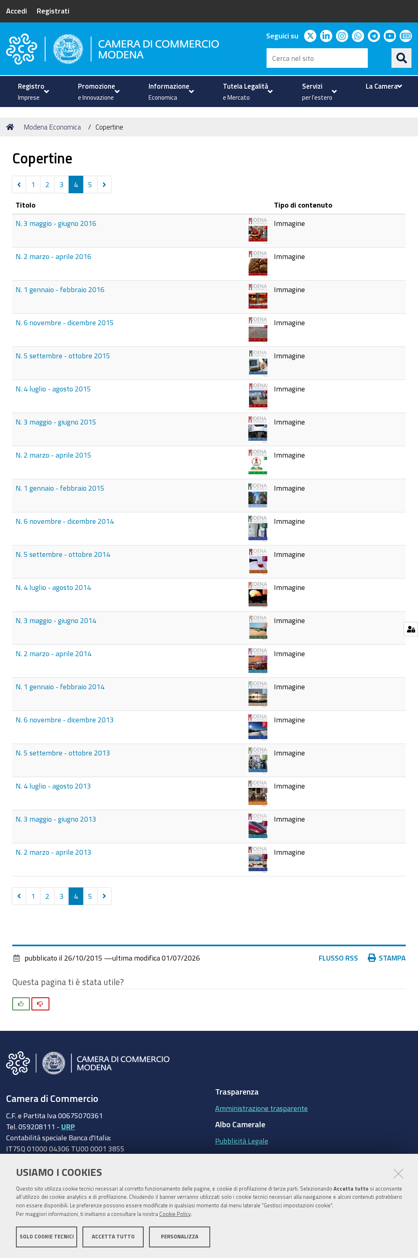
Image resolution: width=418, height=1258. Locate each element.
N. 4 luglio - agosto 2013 (53, 785)
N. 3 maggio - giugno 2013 (56, 818)
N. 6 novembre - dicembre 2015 (65, 322)
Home (11, 127)
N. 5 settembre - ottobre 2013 (63, 752)
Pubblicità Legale (241, 1140)
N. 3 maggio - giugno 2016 (56, 223)
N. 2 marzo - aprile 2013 (53, 852)
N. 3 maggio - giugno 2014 (56, 620)
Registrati (53, 10)
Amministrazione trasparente (261, 1108)
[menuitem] (32, 91)
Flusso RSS (338, 957)
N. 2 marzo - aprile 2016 (53, 256)
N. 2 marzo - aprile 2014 (53, 653)
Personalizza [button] (179, 1236)
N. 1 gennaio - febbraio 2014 (60, 686)
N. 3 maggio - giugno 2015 (56, 421)
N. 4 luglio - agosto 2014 (53, 587)
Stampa (392, 957)
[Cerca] (401, 58)
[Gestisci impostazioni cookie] (411, 629)
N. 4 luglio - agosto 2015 (53, 388)
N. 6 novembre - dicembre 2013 (65, 719)
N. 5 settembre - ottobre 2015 (63, 355)
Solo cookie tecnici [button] (47, 1236)
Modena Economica (52, 126)
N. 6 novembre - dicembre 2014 (65, 521)
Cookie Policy (175, 1214)
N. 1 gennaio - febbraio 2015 (60, 488)
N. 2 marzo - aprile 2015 (53, 454)
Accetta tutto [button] (113, 1236)
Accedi (16, 10)
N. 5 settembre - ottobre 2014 (63, 554)
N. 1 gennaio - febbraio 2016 (60, 289)
